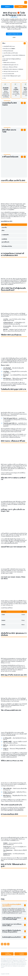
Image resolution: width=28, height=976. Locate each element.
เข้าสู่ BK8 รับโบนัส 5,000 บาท (14, 34)
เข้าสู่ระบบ (7, 6)
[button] (5, 90)
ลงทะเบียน (20, 6)
